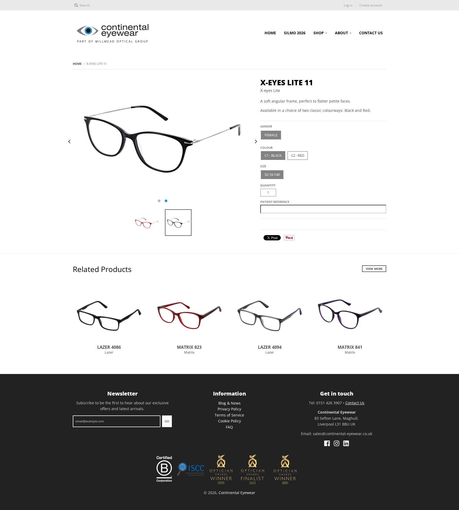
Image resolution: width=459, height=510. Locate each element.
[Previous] (69, 141)
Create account (370, 5)
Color (265, 146)
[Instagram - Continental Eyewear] (336, 443)
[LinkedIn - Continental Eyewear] (346, 443)
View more (374, 269)
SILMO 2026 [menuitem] (294, 32)
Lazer (109, 352)
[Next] (255, 141)
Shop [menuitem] (318, 32)
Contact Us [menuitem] (371, 32)
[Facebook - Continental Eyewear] (327, 443)
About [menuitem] (341, 32)
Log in (348, 5)
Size (263, 166)
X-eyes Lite (270, 90)
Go (167, 421)
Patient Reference (274, 202)
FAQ (229, 427)
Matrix (189, 352)
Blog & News (229, 403)
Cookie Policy (229, 420)
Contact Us (354, 402)
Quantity (267, 185)
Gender (266, 126)
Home (77, 64)
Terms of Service (229, 415)
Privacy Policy (229, 408)
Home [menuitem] (270, 32)
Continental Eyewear (237, 492)
